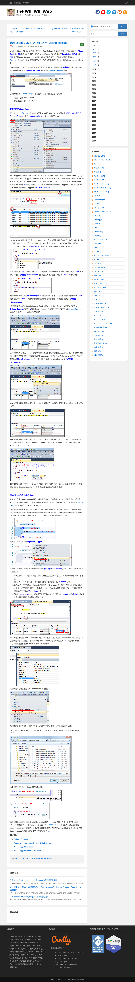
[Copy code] (82, 730)
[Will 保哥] (103, 12)
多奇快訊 (98, 335)
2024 (94, 73)
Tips (98, 291)
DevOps (99, 208)
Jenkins (98, 235)
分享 (82, 44)
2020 (94, 89)
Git (97, 216)
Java (97, 227)
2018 (94, 97)
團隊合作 (99, 351)
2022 (94, 81)
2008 (94, 137)
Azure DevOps (101, 192)
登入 (126, 3)
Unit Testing (100, 295)
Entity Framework (102, 212)
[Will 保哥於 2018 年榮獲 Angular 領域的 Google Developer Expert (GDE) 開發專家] (113, 944)
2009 (94, 133)
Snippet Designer (56, 70)
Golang (98, 219)
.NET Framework (102, 160)
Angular (99, 168)
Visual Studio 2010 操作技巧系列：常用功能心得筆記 (30, 897)
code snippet (36, 858)
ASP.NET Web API (102, 188)
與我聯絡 (26, 3)
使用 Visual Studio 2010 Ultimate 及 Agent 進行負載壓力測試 (33, 880)
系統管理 (99, 339)
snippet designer (46, 858)
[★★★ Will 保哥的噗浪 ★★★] (120, 12)
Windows (99, 319)
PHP (97, 275)
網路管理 (99, 355)
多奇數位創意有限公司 (78, 979)
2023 (94, 77)
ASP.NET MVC (101, 184)
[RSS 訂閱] (125, 12)
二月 (94, 61)
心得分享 (99, 331)
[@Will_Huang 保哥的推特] (109, 12)
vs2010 (17, 858)
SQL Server (100, 283)
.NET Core (99, 156)
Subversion (100, 287)
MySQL (98, 259)
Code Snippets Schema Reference (27, 851)
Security (99, 279)
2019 (94, 93)
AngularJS (99, 172)
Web (98, 315)
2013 (94, 117)
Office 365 (99, 267)
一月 (94, 65)
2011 (94, 125)
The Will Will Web (34, 11)
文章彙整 (17, 3)
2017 (94, 101)
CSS (97, 204)
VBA (97, 299)
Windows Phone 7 (103, 323)
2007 (94, 141)
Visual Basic (100, 303)
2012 (94, 121)
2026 (95, 55)
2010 (94, 129)
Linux (98, 247)
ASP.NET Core (101, 180)
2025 (94, 69)
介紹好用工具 (101, 327)
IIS (97, 223)
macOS (98, 251)
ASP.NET (99, 176)
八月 (94, 49)
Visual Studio (30, 46)
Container (99, 200)
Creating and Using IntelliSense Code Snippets (32, 843)
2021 (94, 85)
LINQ (97, 243)
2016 (94, 105)
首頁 (10, 3)
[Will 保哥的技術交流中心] (98, 12)
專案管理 (98, 347)
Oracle (98, 271)
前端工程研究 (100, 343)
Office (98, 263)
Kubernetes (100, 239)
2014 (94, 113)
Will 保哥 (67, 979)
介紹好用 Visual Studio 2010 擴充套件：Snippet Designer (38, 42)
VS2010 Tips (38, 46)
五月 (94, 53)
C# (97, 196)
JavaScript (100, 231)
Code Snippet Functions (23, 847)
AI (96, 164)
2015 (94, 109)
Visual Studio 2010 (26, 858)
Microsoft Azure (102, 255)
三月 (94, 57)
